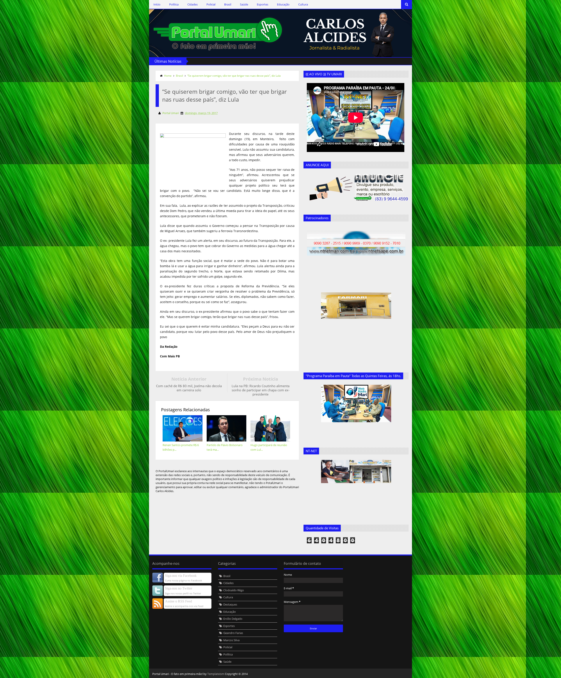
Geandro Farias (233, 633)
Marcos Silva (231, 640)
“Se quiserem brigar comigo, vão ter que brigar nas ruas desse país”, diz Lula (234, 76)
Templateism (215, 674)
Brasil (227, 4)
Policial (210, 4)
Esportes (262, 4)
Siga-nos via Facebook (181, 575)
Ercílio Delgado (232, 619)
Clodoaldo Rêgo (233, 590)
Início (156, 4)
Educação (283, 4)
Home (168, 76)
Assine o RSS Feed (178, 601)
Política (174, 4)
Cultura (303, 4)
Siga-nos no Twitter (178, 588)
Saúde (244, 4)
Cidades (192, 4)
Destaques (230, 604)
